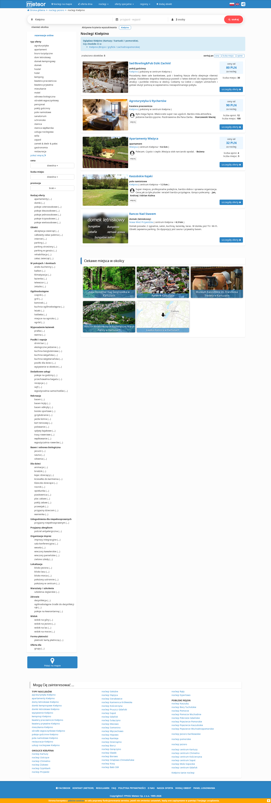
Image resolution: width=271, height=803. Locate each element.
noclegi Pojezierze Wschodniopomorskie (193, 728)
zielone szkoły (43, 559)
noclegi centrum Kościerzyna (187, 756)
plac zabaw (42, 498)
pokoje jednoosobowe (47, 214)
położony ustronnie (46, 579)
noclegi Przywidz (40, 771)
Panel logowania (204, 788)
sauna (39, 454)
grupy (39, 648)
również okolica (39, 27)
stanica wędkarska (44, 127)
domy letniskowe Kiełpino (45, 701)
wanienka (41, 514)
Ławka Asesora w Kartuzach (162, 330)
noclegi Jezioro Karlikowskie (186, 733)
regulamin (102, 788)
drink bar (41, 343)
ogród (39, 322)
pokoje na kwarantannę (48, 611)
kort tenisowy (43, 422)
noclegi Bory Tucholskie (184, 707)
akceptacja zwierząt (46, 230)
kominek (40, 302)
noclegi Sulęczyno (111, 720)
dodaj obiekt (183, 788)
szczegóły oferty (230, 89)
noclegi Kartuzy (40, 753)
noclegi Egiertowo (181, 695)
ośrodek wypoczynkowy (46, 100)
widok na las (42, 627)
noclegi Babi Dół (110, 767)
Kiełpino (133, 71)
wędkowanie (42, 438)
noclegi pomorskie (181, 739)
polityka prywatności (132, 788)
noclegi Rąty (178, 691)
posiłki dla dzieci (45, 362)
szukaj (235, 19)
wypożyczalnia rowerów (48, 442)
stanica (38, 123)
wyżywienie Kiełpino (42, 712)
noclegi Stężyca (110, 695)
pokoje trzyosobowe (46, 218)
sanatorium (40, 116)
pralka (39, 330)
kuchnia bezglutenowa (48, 351)
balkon (39, 270)
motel (37, 92)
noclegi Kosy (108, 763)
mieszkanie (40, 88)
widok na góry (43, 619)
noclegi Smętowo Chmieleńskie (118, 759)
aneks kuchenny (44, 266)
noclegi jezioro (179, 744)
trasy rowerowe (44, 434)
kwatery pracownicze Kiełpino (47, 719)
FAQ (114, 788)
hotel (37, 73)
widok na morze (44, 631)
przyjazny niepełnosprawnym (51, 522)
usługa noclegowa (43, 131)
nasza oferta (165, 788)
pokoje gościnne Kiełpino (45, 734)
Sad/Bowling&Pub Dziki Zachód (150, 63)
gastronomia (41, 147)
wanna (39, 334)
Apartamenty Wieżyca (143, 138)
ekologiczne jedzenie (47, 347)
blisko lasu (41, 571)
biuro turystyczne (43, 53)
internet (40, 238)
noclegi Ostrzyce (40, 757)
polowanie (41, 426)
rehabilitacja (42, 254)
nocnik (39, 486)
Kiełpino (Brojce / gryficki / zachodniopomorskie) (114, 46)
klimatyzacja (42, 274)
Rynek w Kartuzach (163, 295)
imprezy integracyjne (47, 539)
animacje (41, 467)
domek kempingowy (44, 61)
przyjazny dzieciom (46, 510)
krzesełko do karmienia (48, 478)
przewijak (41, 506)
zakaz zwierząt (43, 258)
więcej (133, 122)
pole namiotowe (42, 112)
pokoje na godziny (45, 375)
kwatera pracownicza (45, 80)
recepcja (40, 383)
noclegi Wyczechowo (112, 731)
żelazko (40, 286)
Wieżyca (133, 146)
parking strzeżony (45, 246)
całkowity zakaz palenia (48, 234)
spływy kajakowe (44, 430)
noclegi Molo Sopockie (183, 763)
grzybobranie (43, 414)
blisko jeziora (43, 567)
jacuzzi (39, 450)
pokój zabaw (42, 502)
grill (38, 298)
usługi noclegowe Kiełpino (46, 745)
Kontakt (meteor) (83, 788)
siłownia (40, 458)
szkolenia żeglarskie (46, 591)
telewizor (41, 282)
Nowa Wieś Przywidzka (141, 222)
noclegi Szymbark (41, 768)
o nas (151, 788)
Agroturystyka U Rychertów (147, 101)
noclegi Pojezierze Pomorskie (187, 721)
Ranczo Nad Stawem (142, 214)
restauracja (40, 151)
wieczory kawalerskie (47, 551)
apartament (40, 49)
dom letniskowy (42, 57)
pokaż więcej (37, 155)
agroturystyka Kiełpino (44, 694)
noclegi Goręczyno (111, 749)
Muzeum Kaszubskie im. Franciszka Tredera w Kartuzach (217, 293)
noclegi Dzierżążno (112, 741)
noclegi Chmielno (41, 761)
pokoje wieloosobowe (47, 222)
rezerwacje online (43, 35)
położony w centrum (46, 583)
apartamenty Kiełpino (43, 698)
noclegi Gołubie (110, 691)
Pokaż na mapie (52, 665)
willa (36, 135)
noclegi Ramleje (110, 738)
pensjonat (39, 104)
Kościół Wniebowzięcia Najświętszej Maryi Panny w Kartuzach (109, 328)
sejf (38, 386)
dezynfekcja (42, 600)
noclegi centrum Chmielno (185, 753)
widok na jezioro (44, 623)
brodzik (40, 471)
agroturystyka (41, 45)
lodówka (40, 314)
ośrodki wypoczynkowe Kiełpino (48, 730)
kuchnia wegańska (46, 354)
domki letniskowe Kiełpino (45, 709)
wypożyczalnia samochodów (51, 390)
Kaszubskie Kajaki (141, 176)
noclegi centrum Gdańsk (184, 767)
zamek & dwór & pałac (46, 143)
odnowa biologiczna (44, 96)
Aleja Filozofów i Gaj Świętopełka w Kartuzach (109, 293)
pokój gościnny (42, 108)
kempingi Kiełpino (41, 716)
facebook (64, 788)
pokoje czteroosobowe (47, 206)
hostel (37, 69)
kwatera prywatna (43, 84)
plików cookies (76, 800)
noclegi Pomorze (180, 710)
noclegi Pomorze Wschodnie (186, 714)
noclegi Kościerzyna (112, 705)
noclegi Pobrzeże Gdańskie (186, 717)
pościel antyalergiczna (48, 531)
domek (37, 65)
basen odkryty (43, 407)
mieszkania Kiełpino (42, 727)
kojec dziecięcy (44, 475)
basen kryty (42, 403)
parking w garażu (45, 250)
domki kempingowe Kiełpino (47, 705)
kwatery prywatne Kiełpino (46, 723)
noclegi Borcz (109, 745)
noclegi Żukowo (40, 764)
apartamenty (43, 198)
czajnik (39, 294)
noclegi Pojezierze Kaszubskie (187, 725)
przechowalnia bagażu (48, 379)
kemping (39, 76)
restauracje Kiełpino (42, 741)
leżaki (39, 310)
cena (32, 160)
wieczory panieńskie (46, 555)
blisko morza (42, 575)
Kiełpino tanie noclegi (183, 772)
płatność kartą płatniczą (48, 640)
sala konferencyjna (46, 543)
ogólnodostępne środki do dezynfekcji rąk (54, 606)
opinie (240, 55)
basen (39, 399)
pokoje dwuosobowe (46, 210)
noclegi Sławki (109, 752)
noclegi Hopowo (110, 734)
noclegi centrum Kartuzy (184, 749)
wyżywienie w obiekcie (48, 366)
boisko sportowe (44, 411)
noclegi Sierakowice (112, 698)
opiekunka (41, 490)
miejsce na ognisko (46, 318)
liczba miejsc (37, 171)
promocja (35, 183)
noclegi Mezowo (110, 723)
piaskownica (42, 494)
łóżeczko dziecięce (45, 482)
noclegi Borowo (110, 756)
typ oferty (35, 41)
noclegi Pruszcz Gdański (114, 709)
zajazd (37, 139)
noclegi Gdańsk (110, 716)
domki (39, 202)
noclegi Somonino (111, 727)
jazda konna (42, 418)
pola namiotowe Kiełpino (45, 738)
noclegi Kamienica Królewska (117, 702)
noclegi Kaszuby (180, 703)
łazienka (40, 278)
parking (40, 242)
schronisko (40, 120)
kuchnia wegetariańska (48, 358)
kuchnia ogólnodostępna (49, 306)
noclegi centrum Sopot (183, 760)
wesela (39, 547)
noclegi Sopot (109, 713)
